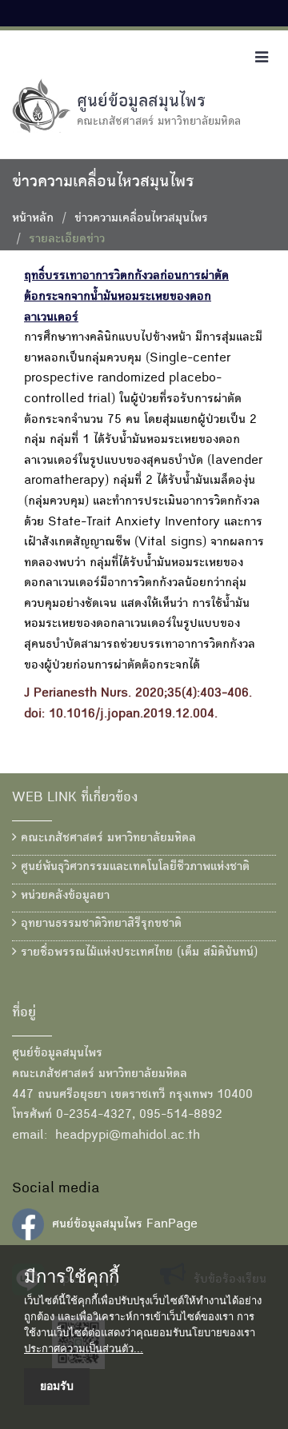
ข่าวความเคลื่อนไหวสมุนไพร (141, 219)
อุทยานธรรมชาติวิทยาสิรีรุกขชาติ (99, 924)
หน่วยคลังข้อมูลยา (63, 896)
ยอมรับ (57, 1385)
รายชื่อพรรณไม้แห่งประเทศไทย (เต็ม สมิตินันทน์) (137, 953)
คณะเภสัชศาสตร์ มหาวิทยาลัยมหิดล (106, 838)
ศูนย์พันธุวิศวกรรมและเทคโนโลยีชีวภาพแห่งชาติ (133, 867)
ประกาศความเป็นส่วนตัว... (83, 1349)
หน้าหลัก (33, 219)
